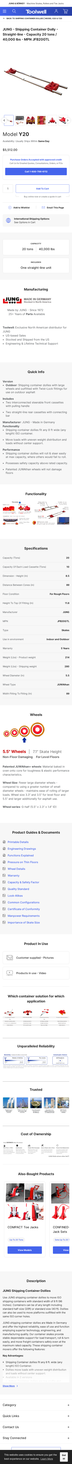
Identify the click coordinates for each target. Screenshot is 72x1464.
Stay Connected (14, 1438)
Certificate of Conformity (23, 909)
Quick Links (11, 1416)
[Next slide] (67, 120)
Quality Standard (18, 888)
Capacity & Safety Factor (23, 882)
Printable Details (18, 842)
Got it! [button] (64, 1457)
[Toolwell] (36, 11)
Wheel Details (16, 868)
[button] (9, 120)
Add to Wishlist (21, 207)
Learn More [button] (47, 1458)
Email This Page (55, 207)
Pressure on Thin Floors (22, 862)
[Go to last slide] (4, 120)
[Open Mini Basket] (66, 11)
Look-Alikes (15, 895)
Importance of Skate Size (23, 922)
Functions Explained (20, 855)
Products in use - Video (31, 973)
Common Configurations (23, 902)
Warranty (13, 875)
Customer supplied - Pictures (35, 957)
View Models (25, 1250)
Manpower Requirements (23, 915)
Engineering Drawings (21, 848)
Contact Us (11, 1427)
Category (9, 1405)
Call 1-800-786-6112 (36, 171)
